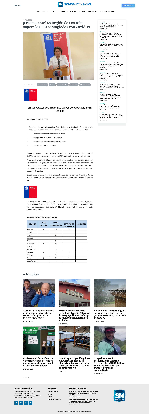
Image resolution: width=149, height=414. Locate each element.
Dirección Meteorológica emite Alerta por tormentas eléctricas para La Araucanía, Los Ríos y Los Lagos (111, 106)
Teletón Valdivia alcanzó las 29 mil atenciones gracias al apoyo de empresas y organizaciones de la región (112, 86)
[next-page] (27, 377)
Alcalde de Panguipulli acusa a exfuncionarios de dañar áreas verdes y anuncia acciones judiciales (112, 25)
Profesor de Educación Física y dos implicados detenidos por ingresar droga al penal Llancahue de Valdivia (110, 55)
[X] (26, 403)
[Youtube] (30, 403)
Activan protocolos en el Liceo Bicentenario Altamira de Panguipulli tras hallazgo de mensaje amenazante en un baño (111, 35)
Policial (102, 31)
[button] (18, 5)
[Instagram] (21, 403)
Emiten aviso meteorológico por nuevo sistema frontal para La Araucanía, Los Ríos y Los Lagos (111, 45)
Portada (102, 22)
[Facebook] (16, 403)
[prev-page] (24, 377)
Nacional (102, 42)
